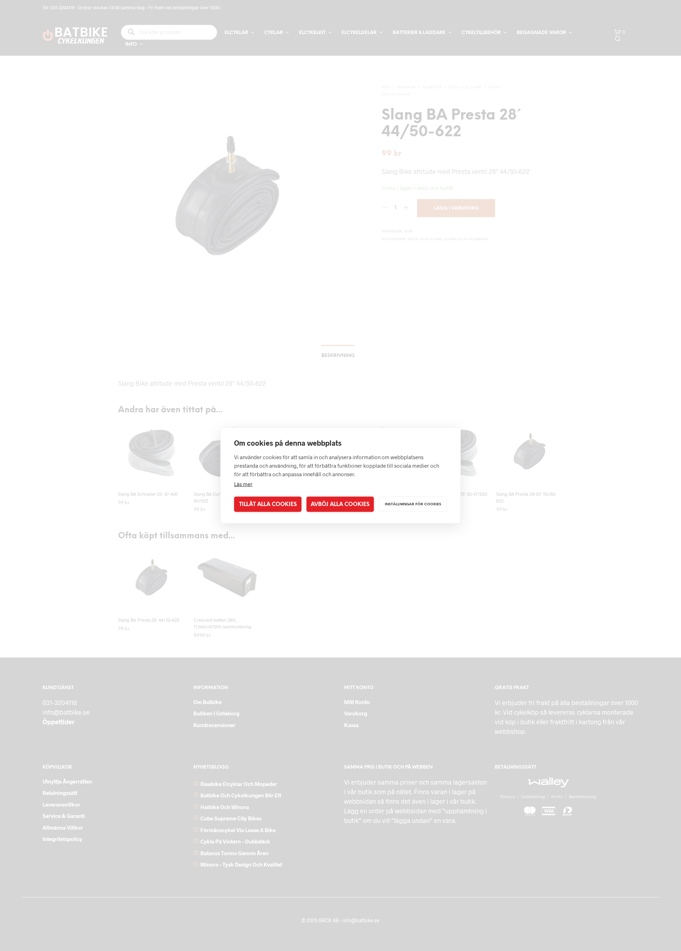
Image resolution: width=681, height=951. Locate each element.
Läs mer (243, 484)
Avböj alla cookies (340, 504)
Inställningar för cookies (413, 504)
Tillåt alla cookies (268, 504)
